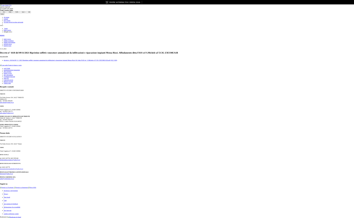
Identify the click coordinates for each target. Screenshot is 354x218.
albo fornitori (7, 71)
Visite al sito (7, 83)
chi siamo (6, 17)
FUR (16, 12)
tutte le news (7, 30)
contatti (6, 19)
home (6, 28)
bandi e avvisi (8, 73)
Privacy (6, 194)
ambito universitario (9, 42)
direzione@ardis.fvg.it (6, 174)
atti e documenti (8, 75)
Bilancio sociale (8, 81)
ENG (9, 12)
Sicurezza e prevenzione (11, 190)
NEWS (2, 35)
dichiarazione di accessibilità (12, 207)
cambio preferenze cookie (11, 214)
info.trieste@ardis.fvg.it (7, 102)
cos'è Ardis (7, 68)
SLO (23, 12)
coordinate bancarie (9, 76)
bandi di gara (7, 45)
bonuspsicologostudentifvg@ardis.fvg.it (11, 169)
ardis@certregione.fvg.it (7, 179)
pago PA (6, 78)
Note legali (7, 197)
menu (2, 14)
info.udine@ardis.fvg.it (6, 113)
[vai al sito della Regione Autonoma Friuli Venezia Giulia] (124, 2)
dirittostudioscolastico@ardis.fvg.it (10, 160)
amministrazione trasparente (12, 70)
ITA (4, 12)
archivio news (8, 44)
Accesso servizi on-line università (13, 22)
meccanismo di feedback (11, 204)
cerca (1, 25)
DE (29, 12)
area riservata (7, 210)
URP (5, 200)
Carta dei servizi (8, 80)
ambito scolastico (9, 41)
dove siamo (7, 20)
